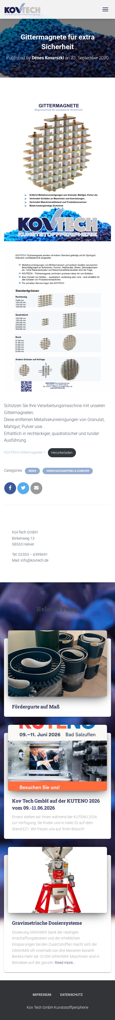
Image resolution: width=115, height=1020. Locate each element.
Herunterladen (61, 453)
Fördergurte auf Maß (36, 706)
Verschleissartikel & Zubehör (67, 470)
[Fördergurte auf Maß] (57, 663)
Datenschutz (71, 995)
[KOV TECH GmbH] (24, 9)
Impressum (42, 995)
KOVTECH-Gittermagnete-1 (24, 453)
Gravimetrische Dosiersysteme (47, 923)
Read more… (65, 962)
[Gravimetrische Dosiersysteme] (57, 880)
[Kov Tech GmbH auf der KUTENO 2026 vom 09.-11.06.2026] (57, 757)
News (32, 470)
